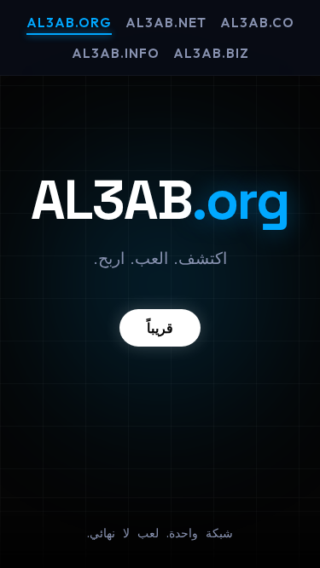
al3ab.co (257, 22)
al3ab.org (69, 22)
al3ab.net (166, 22)
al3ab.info (116, 53)
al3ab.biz (211, 53)
